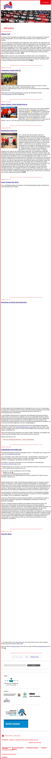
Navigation (45, 2)
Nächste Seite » (35, 656)
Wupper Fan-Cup (33, 739)
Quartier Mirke (6, 534)
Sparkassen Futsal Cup (9, 131)
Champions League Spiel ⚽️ (11, 70)
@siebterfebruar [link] (42, 646)
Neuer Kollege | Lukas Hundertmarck (14, 104)
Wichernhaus (24, 739)
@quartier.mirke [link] (20, 642)
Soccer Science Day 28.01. (10, 182)
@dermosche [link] (15, 646)
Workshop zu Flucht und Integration (14, 302)
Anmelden (4, 757)
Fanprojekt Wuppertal (8, 749)
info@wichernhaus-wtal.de (9, 754)
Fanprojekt (18, 739)
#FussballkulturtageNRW (13, 454)
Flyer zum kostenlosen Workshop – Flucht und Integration (18, 439)
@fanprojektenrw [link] (8, 94)
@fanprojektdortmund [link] (18, 93)
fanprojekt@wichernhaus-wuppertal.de (26, 427)
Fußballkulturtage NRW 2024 (11, 450)
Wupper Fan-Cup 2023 (35, 742)
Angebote (11, 739)
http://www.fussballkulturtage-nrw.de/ (11, 464)
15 (26, 656)
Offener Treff (5, 34)
